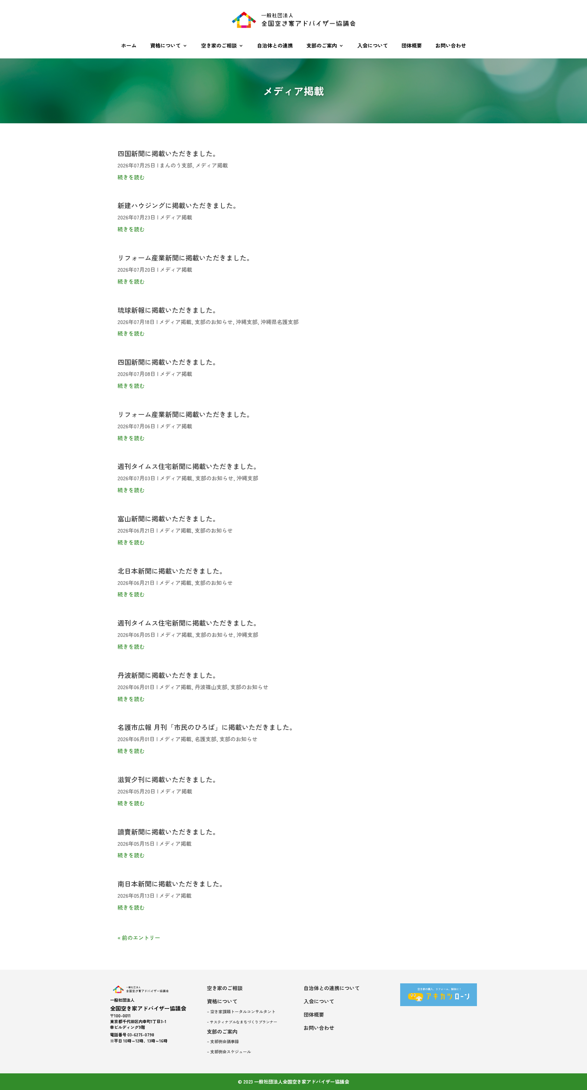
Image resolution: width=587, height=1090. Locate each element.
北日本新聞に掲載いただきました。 (172, 571)
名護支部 (205, 739)
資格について (165, 45)
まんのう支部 (176, 165)
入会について (372, 45)
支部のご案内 (321, 45)
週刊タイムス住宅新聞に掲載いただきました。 (189, 466)
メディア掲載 (211, 165)
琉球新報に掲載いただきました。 (168, 310)
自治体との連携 (275, 45)
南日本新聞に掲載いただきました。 (172, 884)
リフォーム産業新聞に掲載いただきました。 (185, 258)
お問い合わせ (450, 45)
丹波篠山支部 (211, 687)
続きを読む (131, 177)
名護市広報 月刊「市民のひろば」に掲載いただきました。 (207, 727)
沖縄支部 (246, 322)
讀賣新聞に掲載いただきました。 (168, 832)
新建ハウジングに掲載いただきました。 (179, 205)
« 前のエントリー (139, 937)
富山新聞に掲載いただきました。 (168, 518)
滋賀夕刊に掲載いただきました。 (168, 779)
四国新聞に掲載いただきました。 (168, 153)
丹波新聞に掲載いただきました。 (168, 675)
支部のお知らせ (214, 322)
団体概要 (412, 45)
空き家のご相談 (219, 45)
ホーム (129, 45)
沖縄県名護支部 (280, 322)
